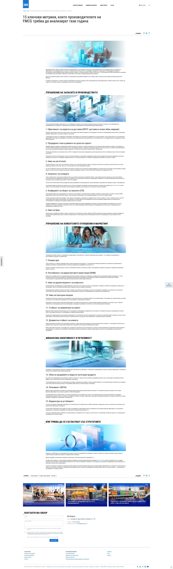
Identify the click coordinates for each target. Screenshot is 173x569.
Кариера (109, 551)
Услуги (26, 559)
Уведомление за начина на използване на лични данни (40, 533)
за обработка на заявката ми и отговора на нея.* (38, 534)
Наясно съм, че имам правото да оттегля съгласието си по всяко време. (43, 537)
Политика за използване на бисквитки (80, 566)
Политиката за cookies (58, 533)
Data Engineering (70, 553)
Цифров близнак (70, 557)
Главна (24, 11)
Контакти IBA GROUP (35, 512)
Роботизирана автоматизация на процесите (77, 559)
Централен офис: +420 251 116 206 (116, 566)
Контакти (169, 285)
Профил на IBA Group (29, 553)
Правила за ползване (94, 566)
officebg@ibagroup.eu (82, 523)
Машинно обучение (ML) (72, 555)
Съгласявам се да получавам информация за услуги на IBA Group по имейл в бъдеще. (44, 529)
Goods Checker (116, 185)
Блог (28, 11)
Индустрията (27, 557)
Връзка (109, 555)
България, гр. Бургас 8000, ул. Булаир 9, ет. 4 (82, 519)
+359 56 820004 (76, 522)
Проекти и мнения (78, 5)
